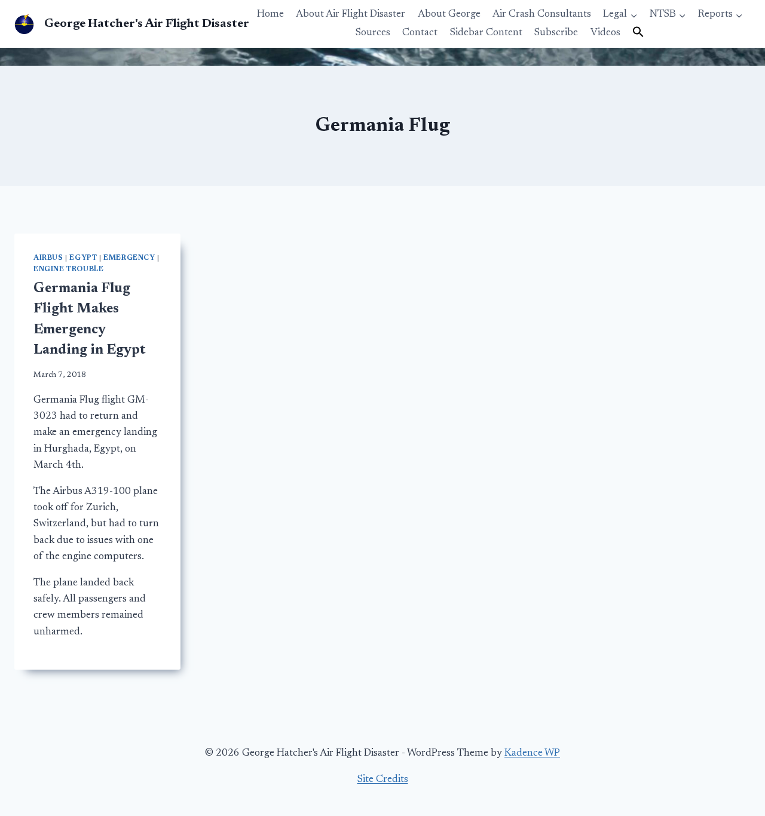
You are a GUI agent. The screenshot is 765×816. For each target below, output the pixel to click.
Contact (419, 33)
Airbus (48, 258)
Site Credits (382, 780)
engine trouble (68, 269)
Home (270, 15)
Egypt (83, 258)
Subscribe (556, 33)
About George (449, 15)
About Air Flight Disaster (350, 15)
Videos (605, 33)
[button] (638, 32)
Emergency (129, 258)
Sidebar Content (486, 33)
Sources (373, 33)
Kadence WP (532, 753)
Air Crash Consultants (541, 15)
